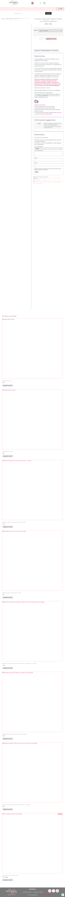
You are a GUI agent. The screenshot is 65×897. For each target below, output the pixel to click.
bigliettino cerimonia (47, 180)
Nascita (19, 18)
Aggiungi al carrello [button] (7, 385)
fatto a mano (35, 182)
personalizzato (54, 182)
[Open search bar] (40, 3)
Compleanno (45, 178)
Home (3, 18)
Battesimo (40, 178)
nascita (43, 182)
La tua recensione (38, 150)
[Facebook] (49, 890)
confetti (58, 180)
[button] (32, 3)
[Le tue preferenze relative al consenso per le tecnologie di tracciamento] (63, 895)
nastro (46, 182)
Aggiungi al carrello (51, 38)
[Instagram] (53, 890)
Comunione (50, 178)
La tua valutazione (38, 146)
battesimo (38, 180)
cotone (61, 180)
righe (34, 183)
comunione (54, 180)
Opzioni (36, 30)
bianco (41, 180)
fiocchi (40, 182)
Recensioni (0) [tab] (55, 50)
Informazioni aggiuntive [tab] (46, 50)
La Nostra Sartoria (8, 18)
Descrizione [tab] (37, 50)
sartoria (41, 183)
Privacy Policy (47, 894)
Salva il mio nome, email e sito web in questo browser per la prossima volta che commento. (47, 169)
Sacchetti (15, 18)
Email (35, 162)
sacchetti (37, 183)
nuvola (49, 182)
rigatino (59, 182)
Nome (35, 157)
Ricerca (48, 13)
